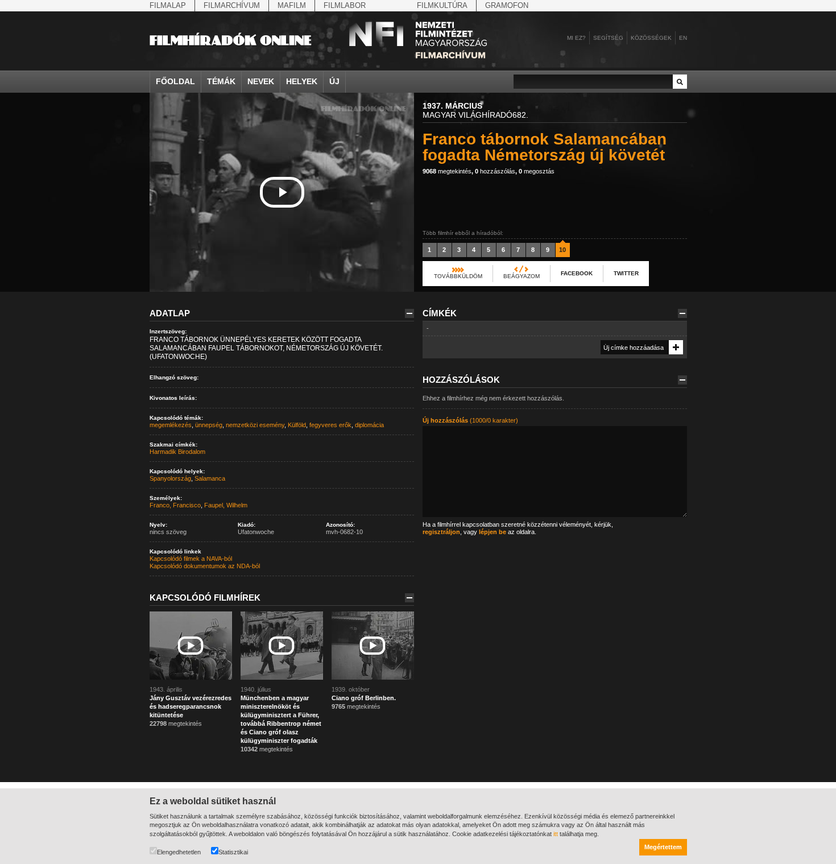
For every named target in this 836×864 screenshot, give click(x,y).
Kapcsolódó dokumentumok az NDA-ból (205, 566)
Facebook (577, 273)
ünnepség (208, 424)
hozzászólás (495, 171)
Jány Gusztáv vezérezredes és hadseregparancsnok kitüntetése (190, 706)
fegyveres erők (330, 424)
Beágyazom (521, 276)
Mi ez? (576, 38)
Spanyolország (170, 478)
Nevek (260, 81)
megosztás (536, 171)
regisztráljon (441, 531)
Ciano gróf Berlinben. (364, 697)
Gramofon (506, 5)
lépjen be (492, 531)
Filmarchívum (232, 5)
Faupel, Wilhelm (225, 505)
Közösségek (651, 38)
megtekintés (447, 171)
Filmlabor (345, 5)
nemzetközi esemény (255, 424)
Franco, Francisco (175, 505)
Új (334, 81)
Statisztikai (233, 852)
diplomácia (369, 424)
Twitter (626, 273)
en (683, 38)
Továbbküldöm (458, 276)
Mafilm (292, 5)
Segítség (608, 38)
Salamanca (209, 478)
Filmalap (168, 5)
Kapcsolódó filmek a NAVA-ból (191, 558)
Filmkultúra (442, 5)
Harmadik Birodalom (177, 451)
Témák (221, 81)
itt (555, 833)
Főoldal (175, 81)
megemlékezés (171, 424)
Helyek (301, 81)
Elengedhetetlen (179, 852)
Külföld (297, 424)
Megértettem (663, 847)
